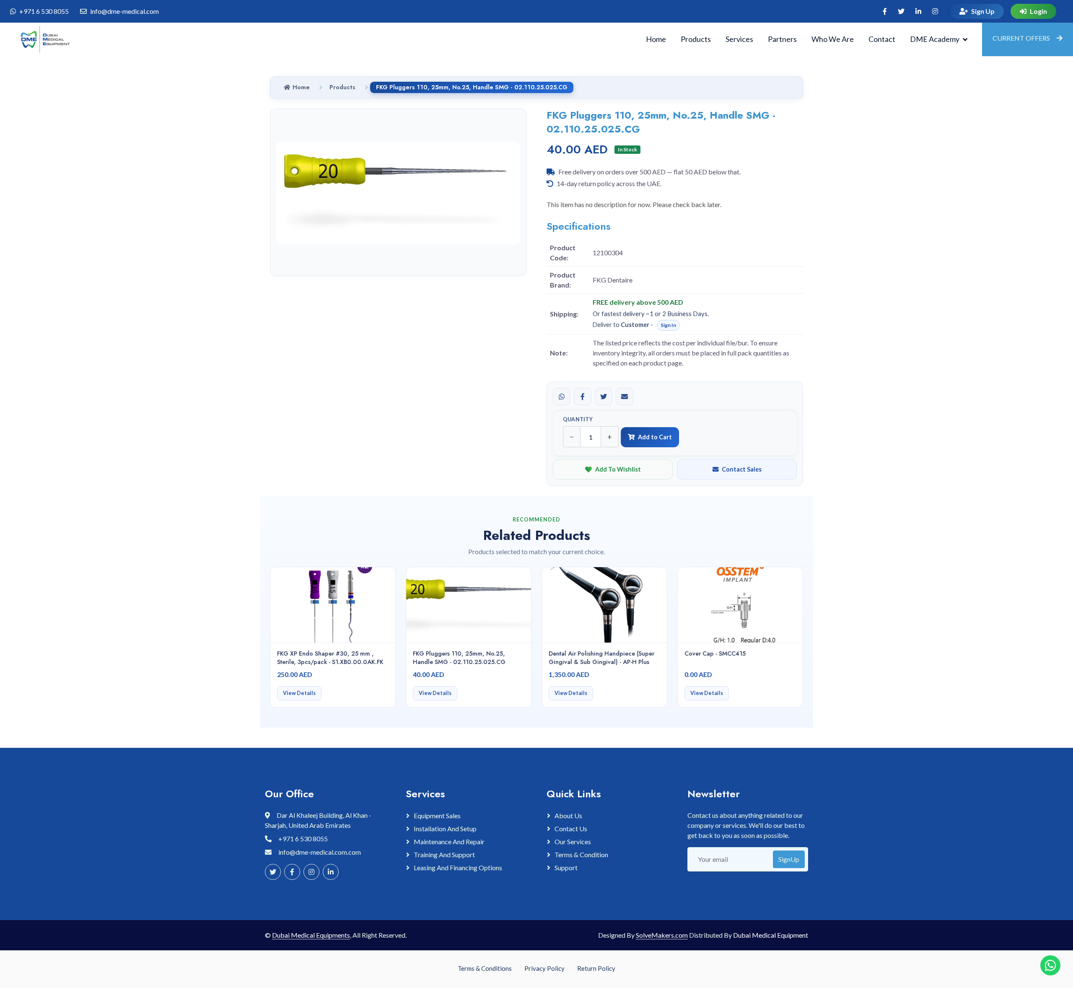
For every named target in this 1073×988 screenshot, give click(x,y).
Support (566, 867)
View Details (299, 693)
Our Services (573, 841)
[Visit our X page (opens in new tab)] (901, 11)
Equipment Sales (437, 815)
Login (1038, 11)
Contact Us (571, 828)
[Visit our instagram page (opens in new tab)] (935, 11)
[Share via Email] (624, 396)
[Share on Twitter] (603, 396)
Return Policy (596, 968)
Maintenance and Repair (449, 841)
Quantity (578, 419)
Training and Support (444, 854)
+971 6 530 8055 (44, 11)
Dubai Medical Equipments (311, 935)
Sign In (668, 325)
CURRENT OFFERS (1021, 38)
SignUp (788, 859)
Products (696, 39)
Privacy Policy (544, 968)
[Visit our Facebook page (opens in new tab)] (884, 11)
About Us (568, 815)
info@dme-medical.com (124, 11)
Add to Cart (655, 437)
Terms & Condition (581, 854)
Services (739, 39)
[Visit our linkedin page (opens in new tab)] (918, 11)
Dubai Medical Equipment (770, 935)
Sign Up (983, 11)
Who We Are (832, 39)
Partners (782, 39)
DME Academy (934, 39)
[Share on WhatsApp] (561, 396)
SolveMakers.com (662, 935)
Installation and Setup (445, 828)
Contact (881, 39)
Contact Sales (742, 469)
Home (656, 39)
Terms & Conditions (485, 968)
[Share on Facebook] (582, 396)
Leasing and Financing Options (458, 867)
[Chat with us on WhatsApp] (1050, 965)
